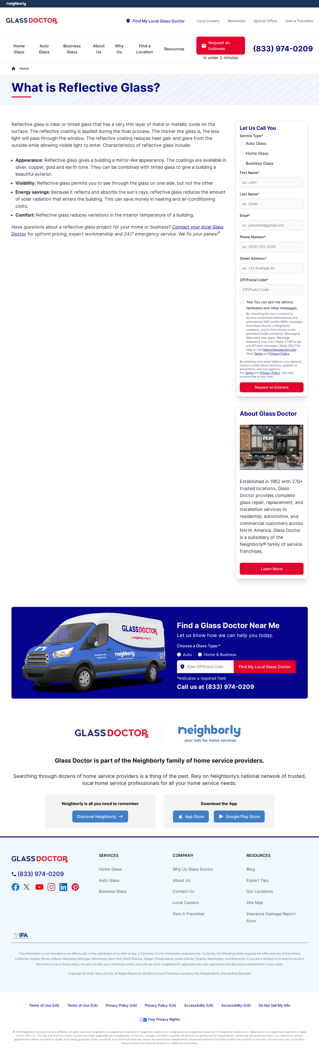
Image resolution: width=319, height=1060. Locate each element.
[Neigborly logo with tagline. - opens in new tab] (209, 734)
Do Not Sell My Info (274, 1005)
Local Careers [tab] (208, 21)
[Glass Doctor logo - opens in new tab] (112, 733)
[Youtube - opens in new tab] (39, 887)
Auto (187, 654)
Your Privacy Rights (164, 1019)
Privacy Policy (279, 353)
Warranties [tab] (236, 21)
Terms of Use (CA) (82, 1005)
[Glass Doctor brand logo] (32, 21)
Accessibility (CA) (236, 1005)
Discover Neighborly (96, 816)
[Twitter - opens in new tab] (27, 887)
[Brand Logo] (48, 859)
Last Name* (249, 194)
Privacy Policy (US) (121, 1005)
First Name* (249, 172)
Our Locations (259, 891)
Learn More (271, 568)
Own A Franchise (188, 913)
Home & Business (220, 654)
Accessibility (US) (198, 1005)
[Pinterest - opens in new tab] (75, 887)
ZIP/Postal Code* (254, 280)
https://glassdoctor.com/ (279, 349)
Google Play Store (243, 816)
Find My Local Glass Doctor (265, 666)
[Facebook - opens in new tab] (15, 887)
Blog (250, 869)
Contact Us (183, 891)
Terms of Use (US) (44, 1005)
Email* (245, 215)
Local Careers (186, 902)
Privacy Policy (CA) (160, 1005)
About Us (181, 880)
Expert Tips (257, 880)
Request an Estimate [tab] (219, 45)
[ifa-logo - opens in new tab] (20, 936)
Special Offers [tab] (265, 21)
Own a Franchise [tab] (299, 21)
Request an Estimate (272, 387)
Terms (258, 353)
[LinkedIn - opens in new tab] (63, 887)
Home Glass (257, 153)
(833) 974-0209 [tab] (283, 48)
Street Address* (253, 258)
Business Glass (259, 163)
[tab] (155, 21)
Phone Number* (253, 237)
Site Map (254, 902)
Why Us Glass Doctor (193, 869)
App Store (194, 816)
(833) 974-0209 (230, 686)
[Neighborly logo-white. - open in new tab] (16, 3)
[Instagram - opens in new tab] (51, 887)
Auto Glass (256, 143)
